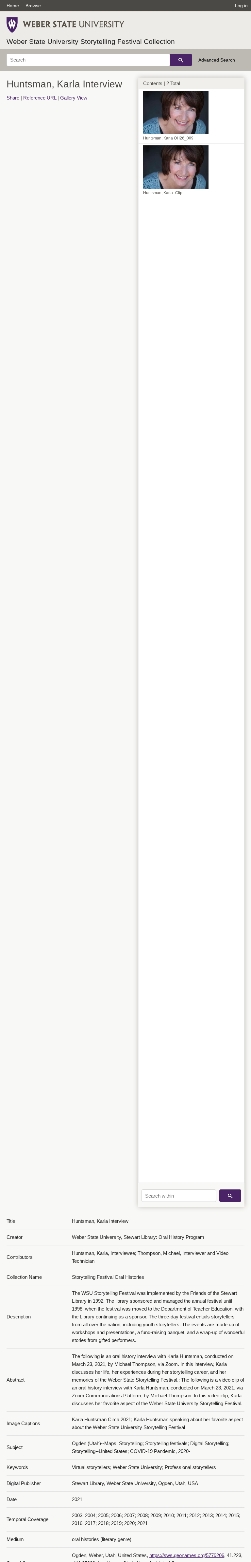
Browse (33, 5)
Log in (241, 5)
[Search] (181, 60)
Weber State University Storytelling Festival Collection (91, 41)
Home (13, 5)
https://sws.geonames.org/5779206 (186, 1555)
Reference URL (39, 98)
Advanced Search (216, 60)
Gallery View (73, 98)
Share (13, 98)
